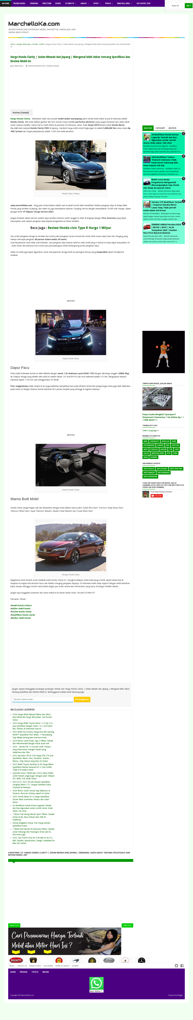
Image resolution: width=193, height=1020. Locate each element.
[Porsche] (125, 961)
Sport (96, 3)
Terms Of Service (62, 965)
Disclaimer (48, 965)
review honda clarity (21, 612)
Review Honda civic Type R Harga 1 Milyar (79, 228)
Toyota (35, 972)
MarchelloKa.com (34, 23)
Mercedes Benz (158, 453)
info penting (176, 469)
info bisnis (162, 469)
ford (174, 441)
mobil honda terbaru (22, 605)
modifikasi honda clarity (23, 615)
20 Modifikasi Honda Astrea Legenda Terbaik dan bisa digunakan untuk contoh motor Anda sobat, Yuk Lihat (33, 808)
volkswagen (149, 445)
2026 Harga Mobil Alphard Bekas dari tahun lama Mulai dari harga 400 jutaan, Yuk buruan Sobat (32, 717)
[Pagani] (109, 961)
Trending (34, 3)
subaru (160, 445)
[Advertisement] (70, 88)
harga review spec (36, 66)
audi (146, 449)
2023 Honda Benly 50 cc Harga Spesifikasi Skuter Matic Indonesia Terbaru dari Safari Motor (31, 799)
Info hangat (149, 473)
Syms (175, 453)
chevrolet (154, 441)
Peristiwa (46, 3)
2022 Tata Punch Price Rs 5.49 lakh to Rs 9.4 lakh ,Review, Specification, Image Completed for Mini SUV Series (34, 840)
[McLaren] (76, 962)
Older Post (127, 925)
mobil (56, 66)
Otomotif (69, 3)
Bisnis (58, 3)
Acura (13, 972)
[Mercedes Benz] (142, 962)
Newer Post (14, 925)
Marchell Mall (123, 3)
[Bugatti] (16, 961)
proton (175, 445)
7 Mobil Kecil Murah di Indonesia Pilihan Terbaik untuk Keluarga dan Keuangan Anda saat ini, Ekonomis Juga (33, 832)
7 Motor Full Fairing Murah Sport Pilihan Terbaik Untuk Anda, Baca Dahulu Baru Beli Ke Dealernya (33, 817)
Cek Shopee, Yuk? (143, 3)
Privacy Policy (35, 965)
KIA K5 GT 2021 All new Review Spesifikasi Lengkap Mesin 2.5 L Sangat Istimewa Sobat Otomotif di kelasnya (32, 785)
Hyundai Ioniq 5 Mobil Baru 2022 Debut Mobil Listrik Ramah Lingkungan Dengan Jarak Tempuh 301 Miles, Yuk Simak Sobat (34, 776)
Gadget (84, 3)
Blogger (180, 995)
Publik (108, 3)
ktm (168, 453)
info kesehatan (150, 477)
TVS (170, 449)
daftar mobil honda (21, 608)
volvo (146, 453)
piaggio (154, 449)
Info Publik (149, 469)
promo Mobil (19, 3)
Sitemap (75, 965)
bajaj (146, 457)
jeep (167, 445)
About (12, 965)
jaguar (163, 449)
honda (49, 66)
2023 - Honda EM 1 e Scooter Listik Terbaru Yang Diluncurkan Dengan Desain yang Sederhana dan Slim (32, 749)
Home (6, 3)
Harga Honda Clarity (20, 119)
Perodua (23, 972)
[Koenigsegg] (92, 962)
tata (177, 449)
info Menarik (164, 473)
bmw (145, 441)
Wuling (45, 972)
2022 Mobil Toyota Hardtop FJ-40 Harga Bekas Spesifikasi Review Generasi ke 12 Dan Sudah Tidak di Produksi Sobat (33, 767)
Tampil (24, 113)
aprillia (165, 441)
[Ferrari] (59, 961)
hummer (153, 457)
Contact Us (45, 965)
